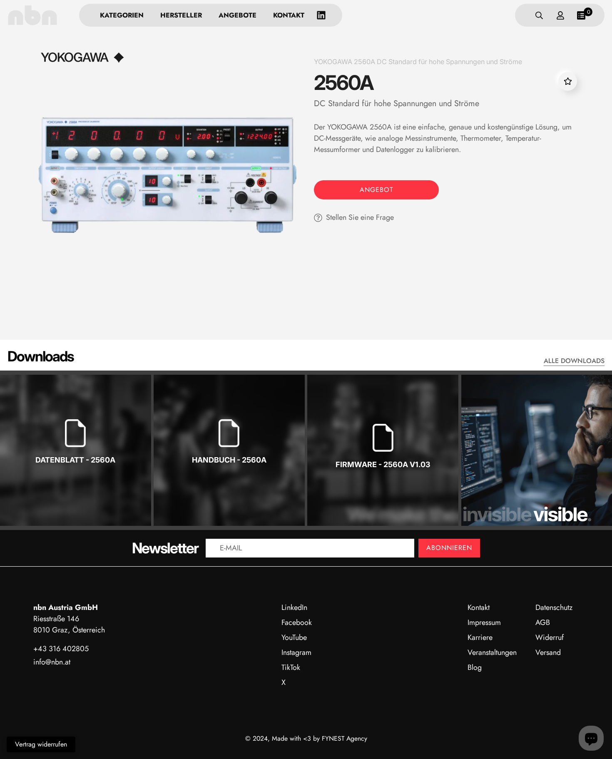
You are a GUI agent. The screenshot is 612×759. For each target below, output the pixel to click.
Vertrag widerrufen (41, 744)
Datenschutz (553, 607)
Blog (475, 667)
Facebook (296, 622)
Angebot (376, 189)
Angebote (237, 15)
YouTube (294, 637)
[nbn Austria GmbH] (32, 15)
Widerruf (549, 637)
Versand (548, 652)
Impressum (484, 622)
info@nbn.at (51, 662)
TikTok (290, 667)
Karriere (480, 637)
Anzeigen (75, 486)
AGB (542, 622)
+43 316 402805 (61, 648)
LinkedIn (294, 607)
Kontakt (288, 15)
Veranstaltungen (492, 652)
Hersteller (181, 15)
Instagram (296, 652)
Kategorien (122, 15)
